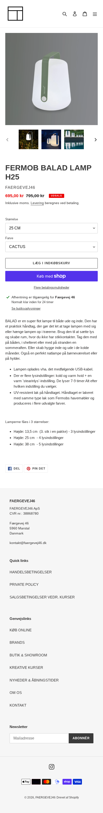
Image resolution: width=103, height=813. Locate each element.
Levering (37, 203)
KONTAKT (18, 705)
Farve (9, 238)
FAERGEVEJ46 (45, 797)
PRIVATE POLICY (24, 584)
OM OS (16, 693)
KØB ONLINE (21, 630)
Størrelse (11, 219)
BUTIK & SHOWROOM (28, 655)
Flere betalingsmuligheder (51, 287)
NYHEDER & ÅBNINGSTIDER (34, 680)
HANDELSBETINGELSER (31, 572)
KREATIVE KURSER (26, 667)
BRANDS (17, 642)
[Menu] (95, 14)
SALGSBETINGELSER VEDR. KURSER (42, 597)
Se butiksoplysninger (25, 308)
